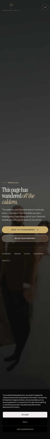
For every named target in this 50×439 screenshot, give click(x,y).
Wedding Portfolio (35, 30)
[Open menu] (45, 7)
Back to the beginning (23, 230)
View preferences (25, 429)
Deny (25, 421)
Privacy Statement (26, 435)
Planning (6, 254)
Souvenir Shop (17, 60)
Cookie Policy (14, 435)
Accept (25, 414)
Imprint (37, 435)
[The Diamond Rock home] (10, 7)
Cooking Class (16, 94)
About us (26, 37)
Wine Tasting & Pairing (20, 100)
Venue (29, 54)
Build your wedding (25, 238)
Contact (6, 261)
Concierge (38, 254)
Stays (27, 254)
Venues (13, 37)
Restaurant (15, 54)
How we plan (15, 30)
